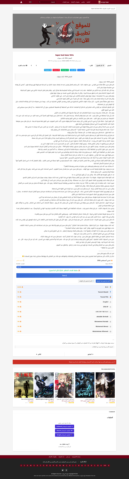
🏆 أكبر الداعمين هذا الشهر (104, 281)
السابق (109, 65)
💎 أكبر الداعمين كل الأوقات (86, 281)
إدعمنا (64, 275)
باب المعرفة (61, 456)
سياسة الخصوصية (76, 456)
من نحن (68, 456)
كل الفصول (99, 65)
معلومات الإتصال (53, 456)
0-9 (105, 465)
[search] (40, 2)
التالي (91, 65)
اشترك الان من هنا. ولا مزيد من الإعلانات (102, 347)
